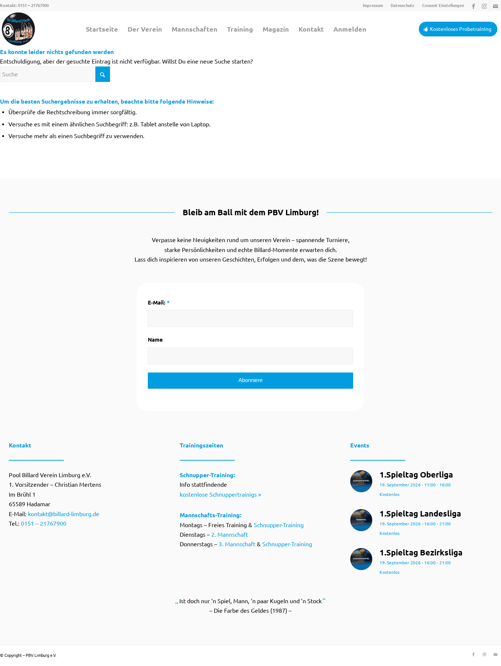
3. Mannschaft (237, 544)
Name (155, 339)
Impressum (373, 5)
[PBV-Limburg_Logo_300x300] (18, 29)
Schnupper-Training (279, 525)
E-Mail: (159, 302)
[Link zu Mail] (495, 5)
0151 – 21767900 (33, 5)
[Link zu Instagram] (484, 5)
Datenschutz (402, 5)
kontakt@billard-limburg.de (63, 514)
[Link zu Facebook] (473, 5)
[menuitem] (373, 5)
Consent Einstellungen (443, 5)
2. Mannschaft (229, 534)
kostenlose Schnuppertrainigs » (220, 494)
